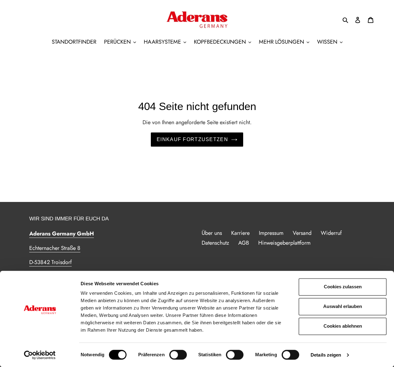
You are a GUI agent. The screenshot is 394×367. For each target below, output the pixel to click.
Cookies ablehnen (343, 326)
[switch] (178, 355)
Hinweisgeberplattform (284, 243)
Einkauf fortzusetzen (192, 139)
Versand (302, 233)
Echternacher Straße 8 (54, 248)
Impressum (271, 233)
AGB (243, 243)
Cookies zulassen (343, 286)
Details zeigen (326, 354)
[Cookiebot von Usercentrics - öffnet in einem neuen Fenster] (40, 355)
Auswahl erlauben (342, 306)
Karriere (240, 233)
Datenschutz (215, 243)
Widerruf (331, 233)
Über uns (212, 233)
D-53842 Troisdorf (50, 262)
